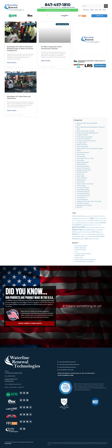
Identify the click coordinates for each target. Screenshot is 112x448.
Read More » (12, 62)
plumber (100, 229)
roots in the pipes (86, 232)
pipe (94, 227)
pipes (96, 229)
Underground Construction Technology (89, 201)
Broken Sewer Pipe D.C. (89, 216)
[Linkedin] (24, 393)
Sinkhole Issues (81, 180)
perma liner (78, 227)
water (86, 239)
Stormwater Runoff (83, 187)
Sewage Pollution (82, 172)
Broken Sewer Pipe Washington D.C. (88, 133)
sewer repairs (80, 236)
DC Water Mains (81, 143)
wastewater (80, 238)
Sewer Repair (81, 176)
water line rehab (94, 238)
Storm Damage (81, 186)
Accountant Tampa (81, 246)
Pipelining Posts (81, 164)
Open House (80, 154)
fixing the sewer (93, 220)
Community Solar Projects (85, 137)
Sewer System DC (82, 178)
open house (88, 225)
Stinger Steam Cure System (85, 184)
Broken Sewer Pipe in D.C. (84, 218)
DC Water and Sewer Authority (86, 141)
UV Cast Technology (83, 203)
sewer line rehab (87, 234)
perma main (89, 227)
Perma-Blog (80, 160)
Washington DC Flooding (84, 205)
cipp (92, 218)
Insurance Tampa (80, 249)
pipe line (98, 227)
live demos (86, 222)
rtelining (95, 232)
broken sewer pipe (78, 216)
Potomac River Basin (83, 166)
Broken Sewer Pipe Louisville (85, 131)
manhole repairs (94, 223)
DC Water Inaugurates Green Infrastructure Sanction (51, 48)
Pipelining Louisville (83, 162)
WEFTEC (79, 207)
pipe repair (91, 229)
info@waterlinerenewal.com (14, 384)
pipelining (76, 229)
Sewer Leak (80, 174)
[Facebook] (21, 393)
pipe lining (84, 229)
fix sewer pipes (102, 220)
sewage (100, 232)
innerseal (77, 223)
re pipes (78, 232)
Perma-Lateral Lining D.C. (97, 225)
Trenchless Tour (82, 197)
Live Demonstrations (83, 152)
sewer (75, 234)
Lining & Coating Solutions (83, 253)
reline (74, 232)
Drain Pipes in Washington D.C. (82, 220)
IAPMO (79, 150)
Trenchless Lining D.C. (83, 191)
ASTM (78, 125)
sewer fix (79, 234)
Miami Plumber (79, 255)
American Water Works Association (87, 123)
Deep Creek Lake (82, 144)
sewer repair (96, 234)
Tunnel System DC (82, 199)
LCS (76, 251)
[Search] (106, 6)
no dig (82, 225)
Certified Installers (82, 135)
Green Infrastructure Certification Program (90, 148)
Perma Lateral (81, 156)
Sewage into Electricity (84, 170)
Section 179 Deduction (83, 168)
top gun (87, 236)
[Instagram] (30, 407)
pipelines (103, 227)
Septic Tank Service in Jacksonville (85, 259)
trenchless (92, 236)
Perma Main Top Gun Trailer (85, 158)
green (73, 222)
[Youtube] (27, 393)
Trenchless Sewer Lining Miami (84, 261)
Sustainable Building (83, 189)
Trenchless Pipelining (83, 193)
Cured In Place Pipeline (84, 139)
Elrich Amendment (82, 146)
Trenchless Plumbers (83, 195)
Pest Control (79, 257)
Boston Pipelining (80, 248)
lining (81, 223)
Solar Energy (81, 182)
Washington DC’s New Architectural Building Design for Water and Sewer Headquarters (20, 48)
